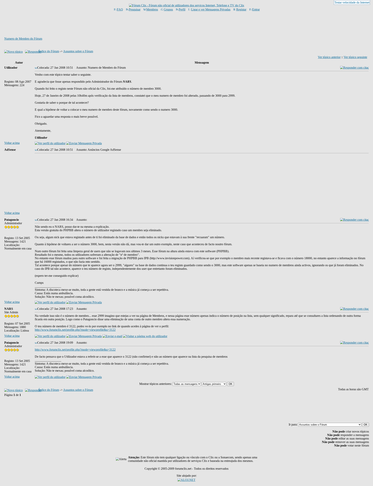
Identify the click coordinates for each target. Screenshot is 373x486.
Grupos (168, 9)
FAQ (120, 9)
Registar (241, 9)
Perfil (182, 9)
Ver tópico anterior (329, 57)
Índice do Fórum (49, 51)
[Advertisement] (186, 24)
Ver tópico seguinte (355, 57)
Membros (152, 9)
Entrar (256, 9)
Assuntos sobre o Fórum (78, 51)
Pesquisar (134, 9)
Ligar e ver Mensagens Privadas (210, 9)
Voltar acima (12, 142)
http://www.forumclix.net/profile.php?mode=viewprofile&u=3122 (75, 329)
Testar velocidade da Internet (352, 2)
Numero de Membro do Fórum (23, 38)
